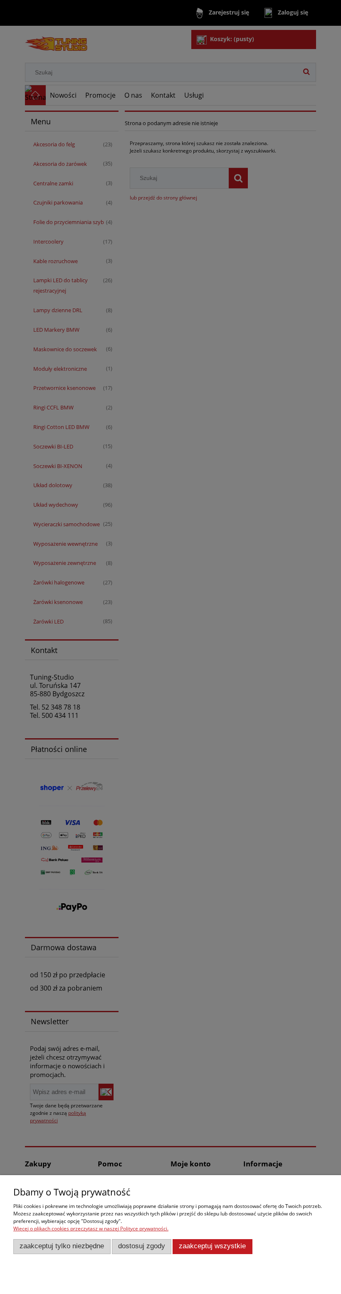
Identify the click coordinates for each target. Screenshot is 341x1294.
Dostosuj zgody (141, 1246)
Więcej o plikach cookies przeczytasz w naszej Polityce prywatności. (90, 1228)
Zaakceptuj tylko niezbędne (62, 1246)
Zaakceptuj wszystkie (212, 1246)
